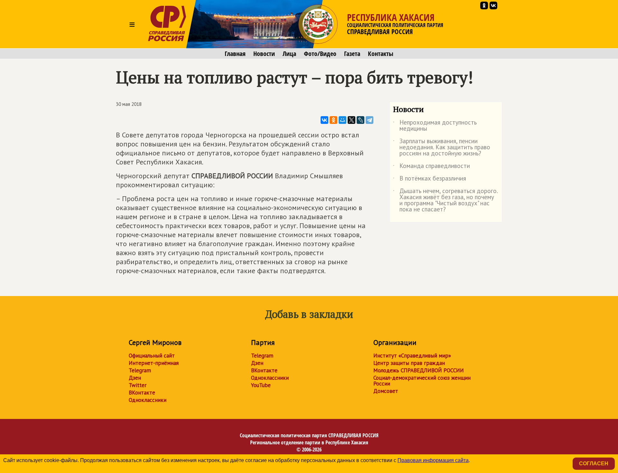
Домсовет (385, 391)
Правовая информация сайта (433, 460)
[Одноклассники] (333, 120)
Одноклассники (147, 400)
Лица (289, 53)
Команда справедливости (431, 167)
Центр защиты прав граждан (409, 363)
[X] (351, 120)
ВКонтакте (142, 392)
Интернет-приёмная (154, 363)
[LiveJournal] (360, 120)
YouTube (261, 385)
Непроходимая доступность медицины (435, 125)
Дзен (135, 378)
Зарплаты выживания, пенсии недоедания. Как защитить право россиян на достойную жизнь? (441, 147)
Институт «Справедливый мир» (412, 355)
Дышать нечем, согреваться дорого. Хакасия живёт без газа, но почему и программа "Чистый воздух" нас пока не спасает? (445, 200)
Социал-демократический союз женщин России (422, 380)
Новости (264, 53)
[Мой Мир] (342, 120)
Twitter (137, 385)
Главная (235, 53)
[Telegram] (369, 120)
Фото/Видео (320, 53)
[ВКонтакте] (324, 120)
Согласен (593, 463)
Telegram (140, 370)
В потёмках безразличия (429, 179)
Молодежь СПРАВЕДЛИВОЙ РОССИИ (418, 370)
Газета (352, 53)
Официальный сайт (152, 355)
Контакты (380, 53)
